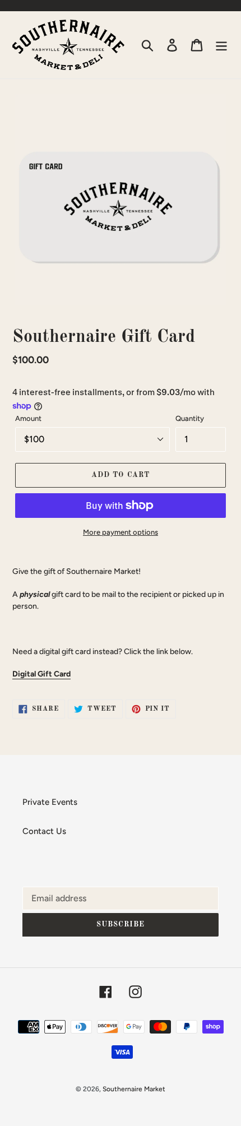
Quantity (189, 418)
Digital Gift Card (41, 673)
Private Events (49, 802)
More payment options (120, 532)
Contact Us (44, 831)
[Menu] (221, 45)
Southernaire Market (134, 1089)
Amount (28, 418)
